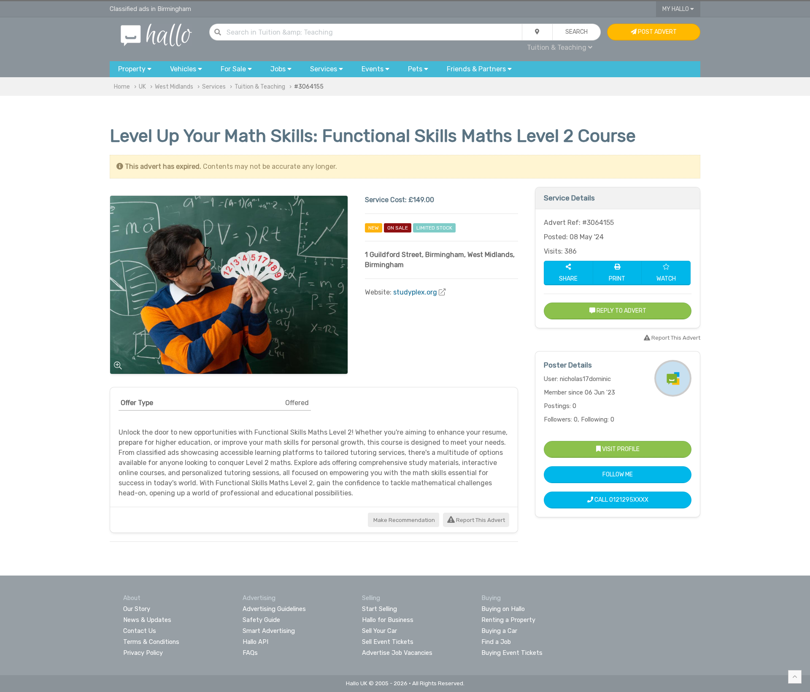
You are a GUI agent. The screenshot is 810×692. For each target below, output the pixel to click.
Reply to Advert (620, 310)
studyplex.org (415, 292)
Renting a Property (508, 620)
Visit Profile (620, 449)
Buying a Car (499, 631)
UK (142, 86)
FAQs (250, 653)
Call (620, 499)
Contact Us (139, 631)
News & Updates (147, 620)
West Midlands (174, 86)
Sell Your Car (379, 631)
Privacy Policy (143, 653)
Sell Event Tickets (387, 642)
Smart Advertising (269, 631)
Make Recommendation (403, 520)
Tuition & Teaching (260, 86)
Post (657, 31)
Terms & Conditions (151, 642)
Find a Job (496, 642)
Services (214, 86)
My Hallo (676, 9)
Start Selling (379, 609)
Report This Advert (480, 520)
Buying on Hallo (503, 609)
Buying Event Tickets (512, 653)
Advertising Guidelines (274, 609)
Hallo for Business (387, 620)
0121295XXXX (628, 499)
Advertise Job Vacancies (397, 653)
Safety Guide (261, 620)
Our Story (136, 609)
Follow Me (617, 474)
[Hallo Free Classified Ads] (156, 34)
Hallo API (255, 642)
